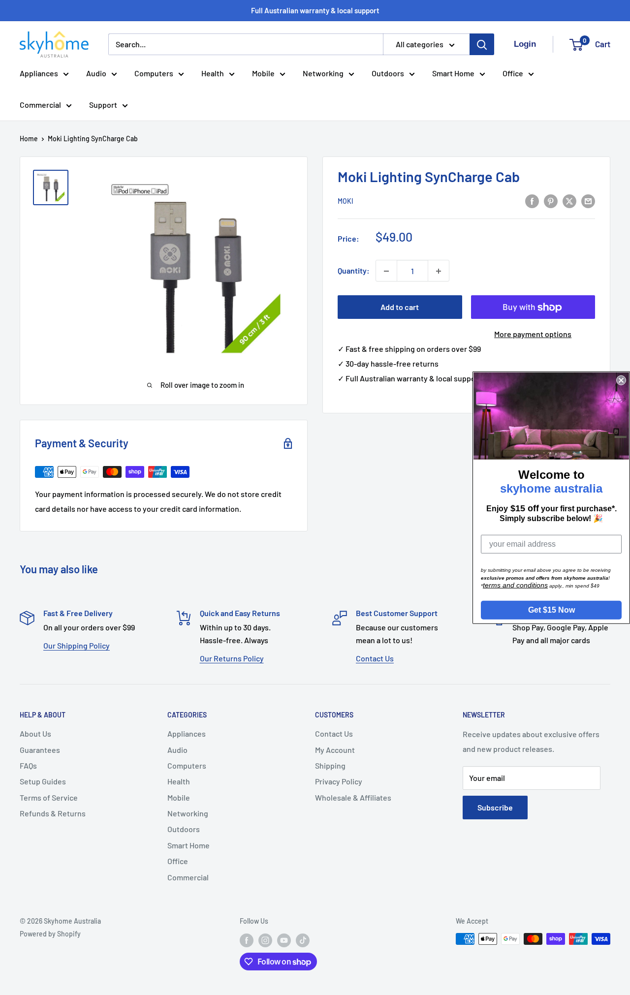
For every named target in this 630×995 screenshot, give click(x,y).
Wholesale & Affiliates (353, 797)
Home (29, 138)
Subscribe (495, 807)
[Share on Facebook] (532, 200)
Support (103, 104)
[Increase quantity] (438, 271)
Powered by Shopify (50, 934)
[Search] (482, 44)
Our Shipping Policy (76, 645)
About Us (35, 733)
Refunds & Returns (53, 813)
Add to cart (399, 307)
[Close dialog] (621, 380)
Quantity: (354, 271)
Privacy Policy (338, 781)
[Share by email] (588, 200)
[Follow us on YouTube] (284, 940)
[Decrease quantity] (386, 271)
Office (513, 73)
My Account (335, 749)
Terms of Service (49, 797)
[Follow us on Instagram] (265, 940)
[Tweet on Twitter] (569, 200)
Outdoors (388, 73)
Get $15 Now (551, 609)
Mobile (263, 73)
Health (212, 73)
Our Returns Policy (232, 658)
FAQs (28, 765)
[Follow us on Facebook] (246, 940)
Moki (345, 201)
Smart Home (453, 73)
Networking (323, 73)
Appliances (39, 73)
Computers (153, 73)
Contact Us (375, 658)
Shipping (330, 765)
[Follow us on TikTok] (303, 940)
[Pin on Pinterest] (551, 200)
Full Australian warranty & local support (315, 10)
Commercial (40, 104)
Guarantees (40, 749)
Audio (96, 73)
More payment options (532, 334)
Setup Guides (43, 781)
